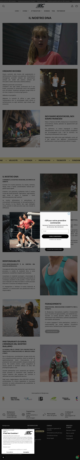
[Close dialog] (69, 214)
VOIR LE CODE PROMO (55, 236)
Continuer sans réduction (55, 239)
